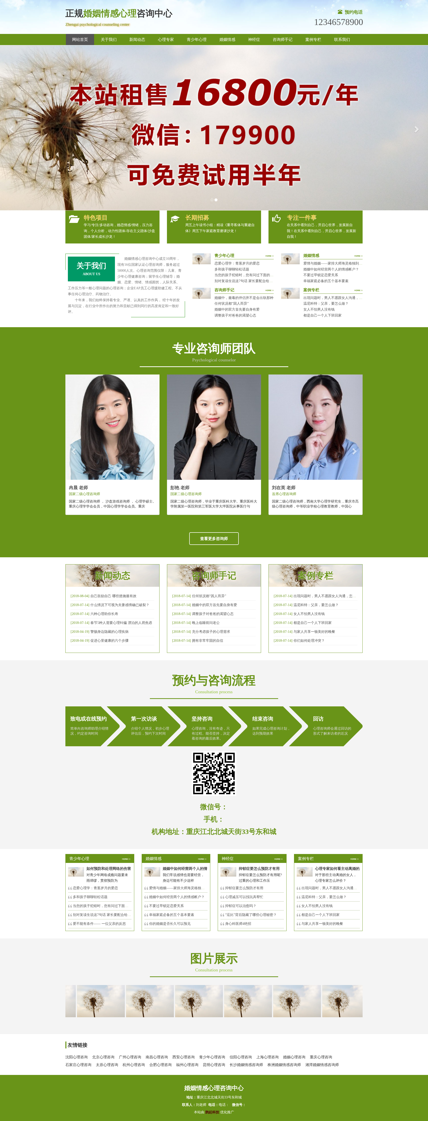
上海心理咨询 (267, 1057)
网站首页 (80, 39)
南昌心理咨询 (157, 1057)
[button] (10, 128)
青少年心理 (197, 39)
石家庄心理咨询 (78, 1065)
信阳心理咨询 (241, 1057)
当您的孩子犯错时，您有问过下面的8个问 (105, 906)
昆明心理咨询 (214, 1065)
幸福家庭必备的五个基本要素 (325, 281)
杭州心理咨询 (134, 1065)
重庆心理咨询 (321, 1057)
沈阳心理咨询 (76, 1057)
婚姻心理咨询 (294, 1057)
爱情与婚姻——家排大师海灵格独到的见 (180, 888)
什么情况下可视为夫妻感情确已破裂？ (119, 605)
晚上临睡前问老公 (206, 623)
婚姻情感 (227, 39)
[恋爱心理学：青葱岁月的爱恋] (172, 1001)
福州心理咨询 (187, 1065)
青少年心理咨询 (212, 1057)
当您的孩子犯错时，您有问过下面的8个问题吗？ (251, 275)
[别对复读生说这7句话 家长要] (319, 1001)
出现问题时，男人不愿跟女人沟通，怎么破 (326, 596)
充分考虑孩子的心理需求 (211, 632)
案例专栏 (313, 39)
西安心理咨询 (183, 1057)
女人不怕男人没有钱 (319, 309)
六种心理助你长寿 (104, 614)
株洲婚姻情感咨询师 (284, 1065)
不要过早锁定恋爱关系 (320, 275)
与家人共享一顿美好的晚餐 (314, 632)
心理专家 (166, 39)
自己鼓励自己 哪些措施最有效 (113, 596)
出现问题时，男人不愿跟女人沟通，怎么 (332, 888)
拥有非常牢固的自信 (207, 640)
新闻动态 (137, 39)
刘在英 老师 (283, 487)
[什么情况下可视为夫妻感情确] (123, 1001)
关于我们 (109, 39)
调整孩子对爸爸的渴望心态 (235, 315)
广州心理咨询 (130, 1057)
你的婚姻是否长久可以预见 (170, 924)
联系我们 (342, 39)
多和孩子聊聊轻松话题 (231, 269)
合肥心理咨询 (160, 1065)
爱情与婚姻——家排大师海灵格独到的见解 (336, 263)
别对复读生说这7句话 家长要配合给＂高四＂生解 (252, 281)
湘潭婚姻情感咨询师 (322, 1065)
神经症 (254, 39)
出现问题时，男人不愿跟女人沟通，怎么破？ (338, 298)
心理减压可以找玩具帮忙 (244, 897)
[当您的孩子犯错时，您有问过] (270, 1001)
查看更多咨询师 (214, 538)
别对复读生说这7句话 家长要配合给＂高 (103, 915)
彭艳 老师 (179, 487)
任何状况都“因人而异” (231, 303)
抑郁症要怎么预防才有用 (244, 888)
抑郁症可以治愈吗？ (240, 906)
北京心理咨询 (103, 1057)
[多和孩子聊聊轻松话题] (221, 1001)
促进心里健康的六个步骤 (109, 640)
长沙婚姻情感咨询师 (246, 1065)
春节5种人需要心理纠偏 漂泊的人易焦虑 (121, 623)
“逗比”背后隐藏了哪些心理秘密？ (251, 915)
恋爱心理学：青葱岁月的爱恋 (237, 263)
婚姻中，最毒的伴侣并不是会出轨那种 (243, 298)
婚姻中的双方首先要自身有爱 (237, 309)
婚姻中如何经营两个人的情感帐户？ (331, 269)
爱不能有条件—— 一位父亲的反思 (99, 924)
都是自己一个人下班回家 (322, 315)
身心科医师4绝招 (240, 924)
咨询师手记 (283, 39)
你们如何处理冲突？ (309, 640)
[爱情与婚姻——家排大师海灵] (74, 1001)
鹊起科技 (212, 1112)
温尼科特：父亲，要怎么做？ (325, 303)
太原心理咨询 (107, 1065)
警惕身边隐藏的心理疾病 (109, 632)
